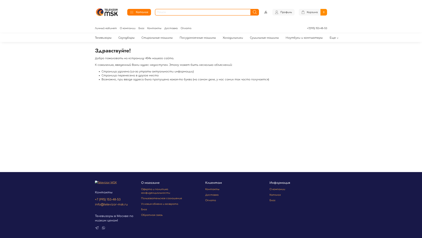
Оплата (186, 28)
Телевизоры (103, 37)
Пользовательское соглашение (161, 198)
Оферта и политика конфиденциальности (155, 191)
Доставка (171, 28)
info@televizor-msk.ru (111, 204)
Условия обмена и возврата (159, 204)
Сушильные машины (264, 37)
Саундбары (126, 37)
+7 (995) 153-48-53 (108, 199)
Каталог (142, 12)
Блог (141, 28)
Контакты (154, 28)
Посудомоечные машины (198, 37)
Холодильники (233, 37)
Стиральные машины (157, 37)
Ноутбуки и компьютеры (304, 37)
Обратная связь (152, 215)
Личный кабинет (106, 28)
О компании (128, 28)
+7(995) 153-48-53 (317, 28)
